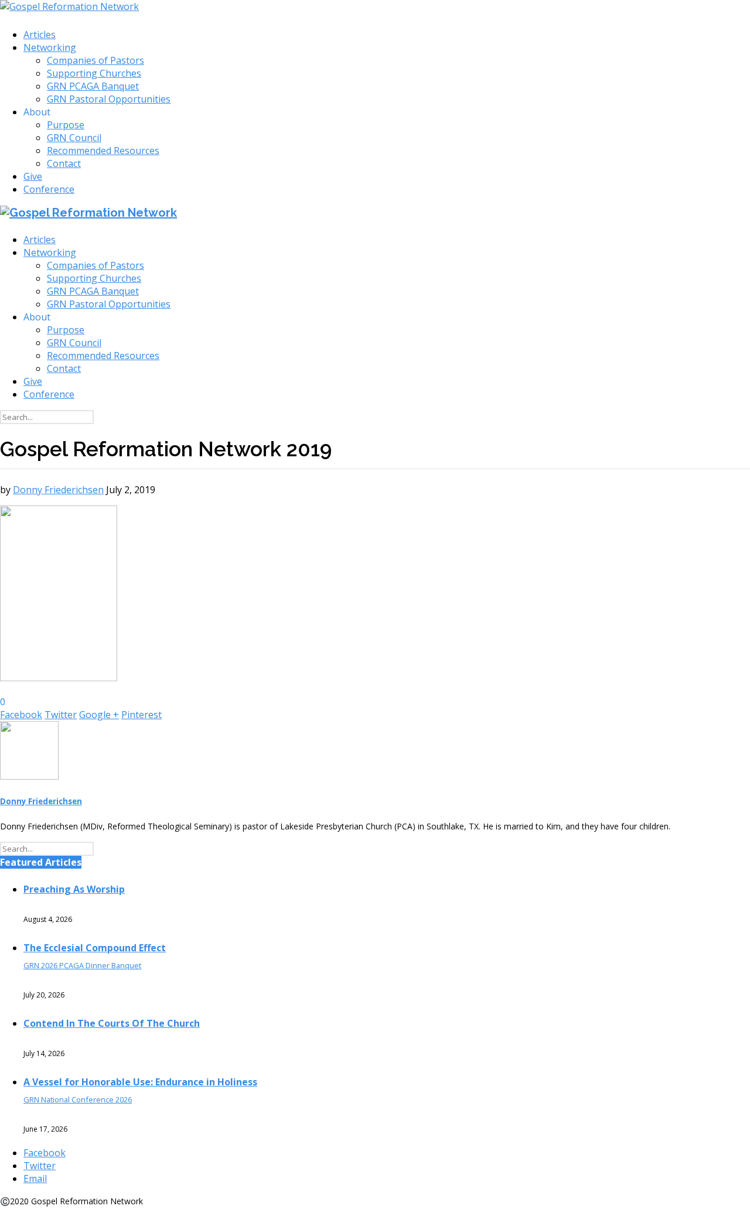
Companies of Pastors (95, 60)
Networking (49, 47)
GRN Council (74, 137)
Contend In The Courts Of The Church (111, 1023)
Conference (48, 189)
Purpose (65, 124)
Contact (64, 163)
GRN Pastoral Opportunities (109, 99)
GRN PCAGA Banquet (93, 86)
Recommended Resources (103, 150)
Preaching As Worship (74, 889)
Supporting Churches (94, 73)
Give (32, 176)
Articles (39, 34)
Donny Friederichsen (58, 489)
